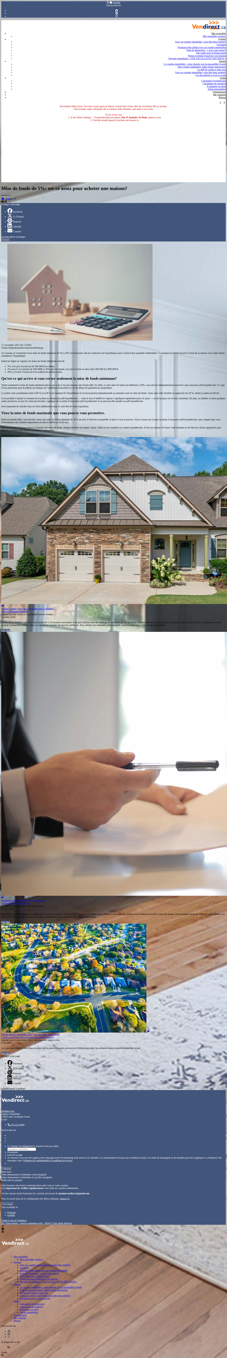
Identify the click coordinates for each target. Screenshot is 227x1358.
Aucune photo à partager (13, 236)
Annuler (5, 240)
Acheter (222, 39)
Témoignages (219, 92)
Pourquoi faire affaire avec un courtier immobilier (202, 47)
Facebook (18, 211)
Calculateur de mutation (214, 83)
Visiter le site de (14, 1220)
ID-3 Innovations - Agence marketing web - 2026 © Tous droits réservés (36, 1223)
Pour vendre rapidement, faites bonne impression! (202, 67)
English (116, 2)
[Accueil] (110, 2)
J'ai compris (7, 1204)
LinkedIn (16, 226)
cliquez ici (65, 1198)
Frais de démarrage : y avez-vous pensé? (206, 50)
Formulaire (12, 1152)
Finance (9, 198)
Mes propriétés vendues (214, 36)
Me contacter (219, 94)
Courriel (17, 231)
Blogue (222, 97)
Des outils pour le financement (211, 53)
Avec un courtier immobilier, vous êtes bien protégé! (200, 42)
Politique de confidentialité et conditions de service (47, 1160)
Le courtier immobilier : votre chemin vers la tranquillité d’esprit (195, 64)
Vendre (222, 61)
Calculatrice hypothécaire (213, 80)
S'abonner (6, 1169)
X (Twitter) (18, 216)
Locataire (221, 44)
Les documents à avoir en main (210, 75)
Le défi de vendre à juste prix (211, 69)
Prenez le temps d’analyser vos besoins (207, 55)
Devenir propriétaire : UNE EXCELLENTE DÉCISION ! (197, 58)
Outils (223, 78)
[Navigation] (108, 2)
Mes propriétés (218, 33)
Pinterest (17, 221)
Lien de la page (14, 1155)
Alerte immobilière (217, 89)
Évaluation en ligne (216, 86)
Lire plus (5, 630)
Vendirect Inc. (8, 1111)
